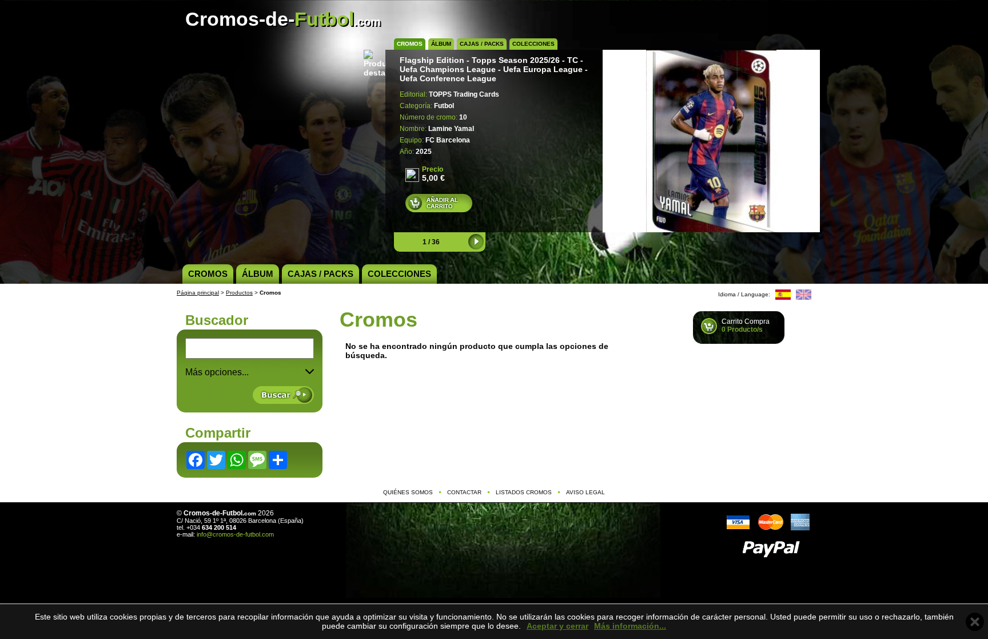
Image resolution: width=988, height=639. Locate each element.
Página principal (198, 292)
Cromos (410, 44)
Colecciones (533, 44)
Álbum (441, 44)
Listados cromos (524, 492)
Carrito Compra (746, 325)
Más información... (630, 626)
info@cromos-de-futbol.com (235, 534)
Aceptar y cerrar (557, 626)
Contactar (464, 492)
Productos (239, 292)
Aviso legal (585, 492)
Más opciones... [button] (217, 372)
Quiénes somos (408, 492)
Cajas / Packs (482, 44)
